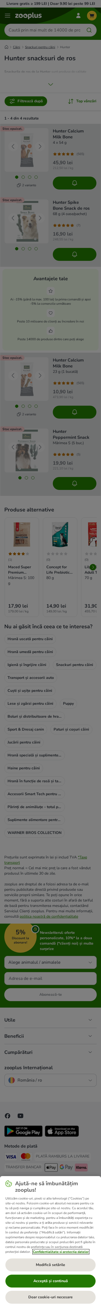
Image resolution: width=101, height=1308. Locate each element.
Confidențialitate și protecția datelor (61, 1252)
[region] (50, 1242)
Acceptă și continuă (50, 1281)
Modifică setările (50, 1264)
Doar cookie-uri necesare (50, 1297)
